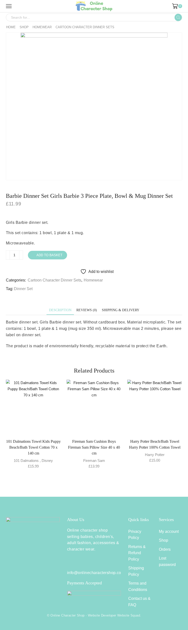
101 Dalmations (26, 460)
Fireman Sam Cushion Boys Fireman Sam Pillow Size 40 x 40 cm (94, 447)
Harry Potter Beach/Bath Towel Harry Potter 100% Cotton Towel (154, 444)
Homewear (42, 27)
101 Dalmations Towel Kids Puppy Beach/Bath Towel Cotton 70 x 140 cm (33, 447)
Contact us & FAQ (139, 601)
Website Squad (128, 615)
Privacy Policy (134, 534)
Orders (165, 549)
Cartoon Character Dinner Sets (85, 27)
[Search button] (178, 17)
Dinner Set (23, 289)
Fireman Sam (94, 460)
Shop (24, 27)
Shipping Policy (136, 571)
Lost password (167, 561)
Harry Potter (154, 455)
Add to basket (49, 255)
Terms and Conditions (137, 586)
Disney (47, 460)
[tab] (60, 310)
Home (11, 27)
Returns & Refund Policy (137, 553)
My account (169, 531)
